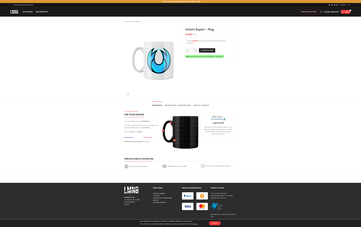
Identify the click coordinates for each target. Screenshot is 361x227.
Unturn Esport (135, 21)
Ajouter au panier (207, 50)
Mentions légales (159, 193)
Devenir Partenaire (159, 202)
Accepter (215, 223)
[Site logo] (14, 12)
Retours (156, 200)
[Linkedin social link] (334, 4)
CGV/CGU (156, 196)
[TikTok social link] (337, 4)
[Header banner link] (180, 1)
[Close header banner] (358, 1)
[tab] (157, 104)
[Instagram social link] (332, 4)
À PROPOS (343, 5)
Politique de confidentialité (162, 198)
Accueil (126, 21)
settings (194, 224)
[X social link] (329, 4)
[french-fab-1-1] (217, 206)
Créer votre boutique (308, 12)
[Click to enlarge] (128, 93)
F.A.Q (349, 5)
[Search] (321, 12)
